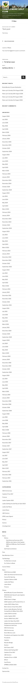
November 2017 (6, 442)
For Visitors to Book (9, 563)
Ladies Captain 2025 (8, 500)
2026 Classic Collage (10, 599)
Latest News (5, 510)
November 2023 (6, 222)
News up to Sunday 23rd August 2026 (12, 90)
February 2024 (6, 212)
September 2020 (7, 337)
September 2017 (7, 449)
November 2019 (6, 366)
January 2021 (5, 327)
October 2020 (6, 334)
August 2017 (5, 452)
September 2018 (7, 410)
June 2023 (5, 238)
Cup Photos (7, 662)
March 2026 (5, 132)
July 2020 (5, 343)
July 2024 (5, 196)
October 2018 (6, 407)
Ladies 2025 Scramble (10, 613)
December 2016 (6, 474)
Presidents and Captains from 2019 (14, 635)
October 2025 (6, 148)
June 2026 (5, 122)
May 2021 (5, 318)
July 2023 (5, 234)
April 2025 (5, 167)
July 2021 (4, 311)
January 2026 (6, 138)
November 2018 (6, 404)
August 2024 (6, 193)
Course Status (6, 566)
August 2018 (5, 414)
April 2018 (5, 426)
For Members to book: (10, 561)
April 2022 (5, 282)
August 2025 (6, 154)
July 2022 (5, 273)
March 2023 (5, 247)
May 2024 (5, 202)
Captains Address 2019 (10, 579)
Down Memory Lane (9, 632)
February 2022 (6, 289)
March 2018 (5, 430)
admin (13, 26)
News (3, 570)
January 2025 (6, 177)
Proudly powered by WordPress (10, 682)
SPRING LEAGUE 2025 (10, 664)
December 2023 (6, 218)
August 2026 (6, 116)
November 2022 (6, 260)
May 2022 (5, 279)
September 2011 (6, 481)
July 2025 (5, 158)
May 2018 (5, 423)
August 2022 (5, 270)
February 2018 (6, 433)
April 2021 (5, 321)
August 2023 (6, 231)
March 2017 (5, 468)
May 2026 (5, 126)
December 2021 (6, 295)
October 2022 (6, 263)
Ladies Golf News (7, 507)
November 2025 (6, 145)
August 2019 (5, 375)
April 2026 (5, 129)
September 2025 (7, 151)
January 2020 (6, 359)
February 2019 (6, 394)
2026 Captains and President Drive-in (14, 602)
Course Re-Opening (9, 577)
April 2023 (5, 244)
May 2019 (5, 385)
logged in (11, 50)
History (6, 538)
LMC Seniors (5, 513)
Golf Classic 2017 (9, 647)
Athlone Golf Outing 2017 (11, 650)
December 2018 (6, 401)
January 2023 (6, 254)
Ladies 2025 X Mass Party (11, 604)
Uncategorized (9, 41)
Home (4, 536)
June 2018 (5, 420)
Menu (14, 21)
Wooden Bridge (8, 642)
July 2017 (4, 455)
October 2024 (6, 186)
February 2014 (6, 478)
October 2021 (6, 302)
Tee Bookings (6, 558)
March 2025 (5, 170)
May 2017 (5, 462)
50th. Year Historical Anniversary (13, 574)
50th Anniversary (7, 491)
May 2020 (5, 350)
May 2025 (5, 164)
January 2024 (6, 215)
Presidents (7, 637)
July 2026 (5, 119)
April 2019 (5, 388)
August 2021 (5, 308)
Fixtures (4, 497)
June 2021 (5, 314)
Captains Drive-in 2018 (10, 657)
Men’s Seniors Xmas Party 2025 (13, 607)
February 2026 (6, 135)
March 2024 (5, 209)
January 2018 (6, 436)
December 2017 (6, 439)
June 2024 (5, 199)
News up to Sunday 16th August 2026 (12, 93)
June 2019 (5, 382)
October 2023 (6, 225)
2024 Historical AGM (10, 572)
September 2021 (7, 305)
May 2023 (5, 241)
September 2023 (7, 228)
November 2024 (6, 183)
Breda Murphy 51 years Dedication (11, 87)
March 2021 (5, 324)
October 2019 (6, 369)
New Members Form (8, 555)
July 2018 (4, 417)
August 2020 (6, 340)
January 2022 (6, 292)
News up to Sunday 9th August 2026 (12, 97)
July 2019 (4, 378)
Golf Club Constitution (10, 549)
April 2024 (5, 206)
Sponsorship (5, 671)
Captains (6, 640)
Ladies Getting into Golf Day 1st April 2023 (14, 503)
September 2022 (7, 266)
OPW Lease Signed (7, 516)
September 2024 (7, 190)
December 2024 (6, 180)
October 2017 (6, 446)
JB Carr (6, 659)
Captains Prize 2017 (7, 494)
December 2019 (6, 362)
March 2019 (5, 391)
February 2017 (6, 471)
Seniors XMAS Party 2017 (11, 618)
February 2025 (6, 174)
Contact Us (5, 668)
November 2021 (6, 298)
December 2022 (6, 257)
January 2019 (6, 398)
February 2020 (6, 356)
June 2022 (5, 276)
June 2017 (5, 458)
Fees (3, 552)
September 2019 (7, 372)
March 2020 (5, 353)
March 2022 (5, 286)
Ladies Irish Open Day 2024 (11, 621)
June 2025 (5, 161)
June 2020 (5, 346)
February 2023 (6, 250)
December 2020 (6, 330)
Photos (4, 519)
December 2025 (6, 142)
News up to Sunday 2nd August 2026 (12, 100)
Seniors (4, 523)
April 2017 (5, 465)
